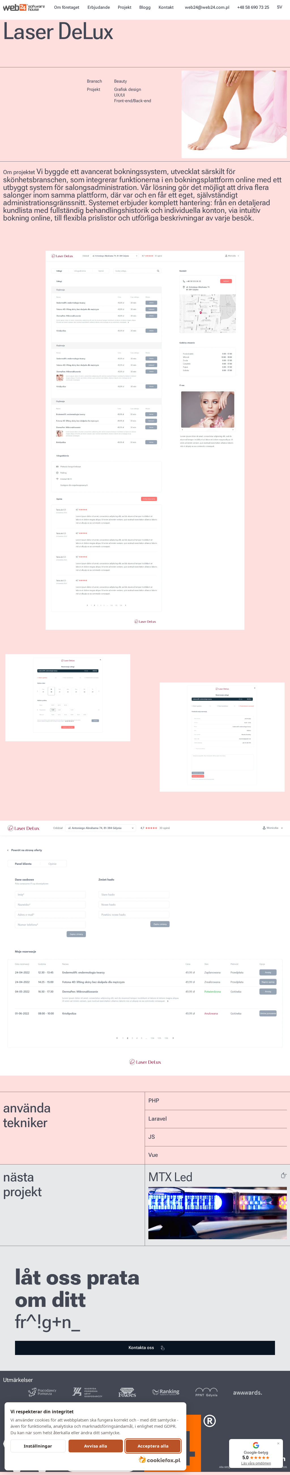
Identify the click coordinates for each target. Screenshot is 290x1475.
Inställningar (38, 1446)
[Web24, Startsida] (25, 8)
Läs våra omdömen (256, 1463)
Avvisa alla (95, 1446)
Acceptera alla (153, 1446)
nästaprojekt (22, 1185)
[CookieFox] (159, 1459)
